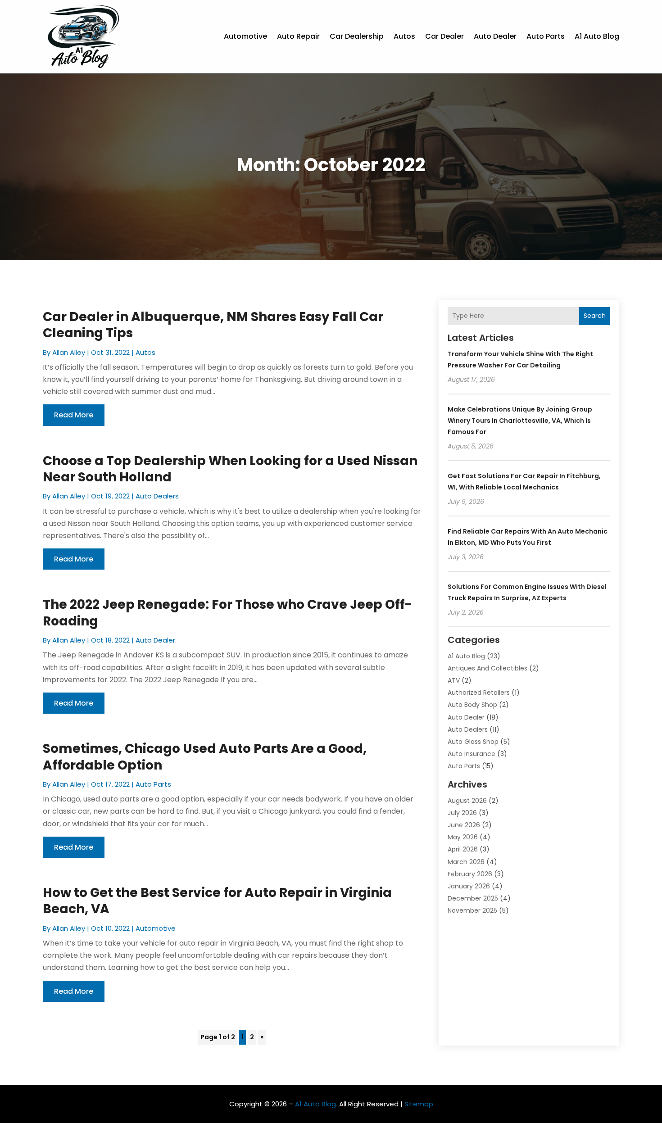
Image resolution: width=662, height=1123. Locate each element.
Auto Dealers (157, 496)
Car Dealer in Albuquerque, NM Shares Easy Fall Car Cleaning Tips (213, 325)
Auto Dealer (495, 36)
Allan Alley (68, 352)
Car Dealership (357, 36)
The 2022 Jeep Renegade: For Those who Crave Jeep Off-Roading (227, 612)
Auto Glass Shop (473, 741)
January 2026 (469, 886)
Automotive (245, 36)
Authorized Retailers (479, 692)
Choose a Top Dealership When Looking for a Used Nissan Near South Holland (230, 469)
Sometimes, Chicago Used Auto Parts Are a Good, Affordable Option (205, 757)
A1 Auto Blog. (316, 1104)
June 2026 (464, 824)
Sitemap (418, 1104)
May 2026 (463, 837)
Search (595, 315)
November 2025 (472, 910)
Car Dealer (444, 36)
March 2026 (466, 861)
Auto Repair (298, 36)
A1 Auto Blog (597, 36)
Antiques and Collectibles (487, 668)
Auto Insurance (471, 753)
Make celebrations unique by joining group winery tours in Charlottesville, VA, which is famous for (520, 420)
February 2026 (470, 873)
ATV (454, 680)
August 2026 (467, 800)
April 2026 (463, 849)
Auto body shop (472, 704)
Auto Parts (545, 36)
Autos (404, 36)
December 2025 (473, 898)
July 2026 (462, 812)
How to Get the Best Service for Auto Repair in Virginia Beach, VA (217, 901)
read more (73, 415)
